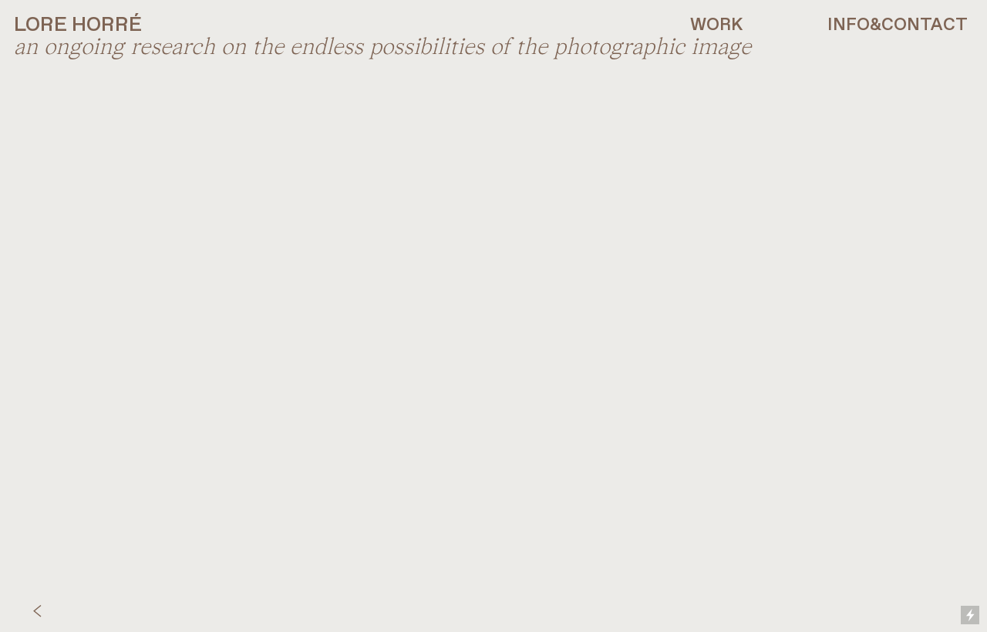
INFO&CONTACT (897, 25)
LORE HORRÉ (78, 25)
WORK (716, 25)
